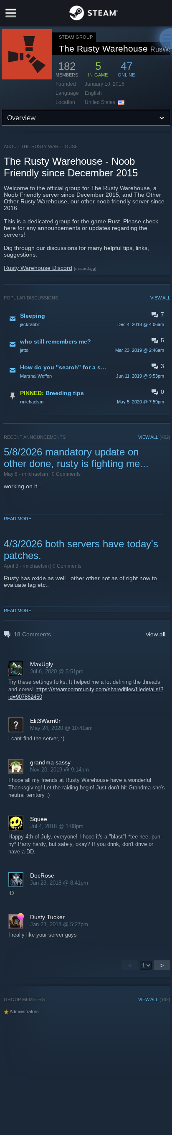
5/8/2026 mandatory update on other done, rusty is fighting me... (76, 457)
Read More (17, 518)
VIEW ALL (160, 297)
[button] (87, 319)
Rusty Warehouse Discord (38, 268)
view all (155, 634)
